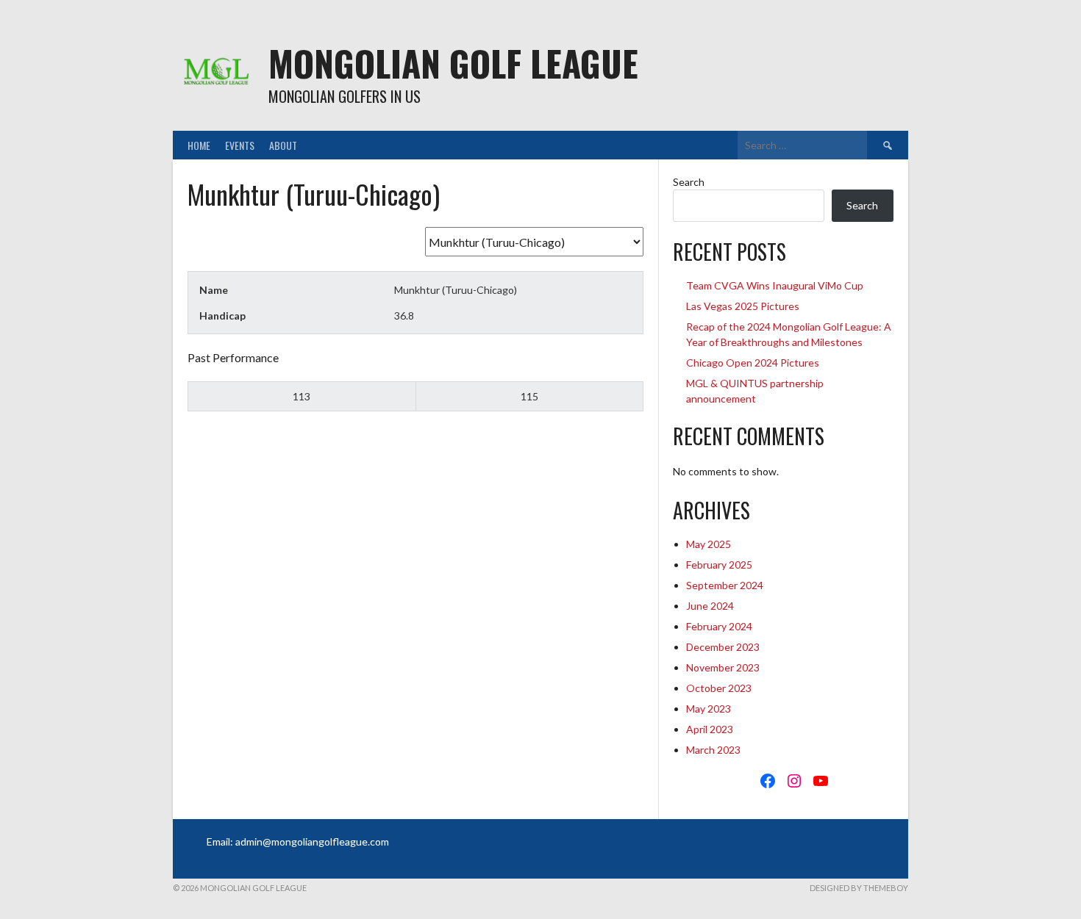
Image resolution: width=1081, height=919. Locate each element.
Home (199, 145)
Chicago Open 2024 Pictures (752, 362)
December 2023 (723, 647)
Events (239, 145)
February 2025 (719, 564)
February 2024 (719, 626)
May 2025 (708, 544)
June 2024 (710, 605)
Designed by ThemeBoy (859, 888)
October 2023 (719, 688)
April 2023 (709, 729)
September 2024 (724, 585)
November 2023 (723, 667)
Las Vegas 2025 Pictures (742, 306)
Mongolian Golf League (453, 63)
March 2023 (713, 749)
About (283, 145)
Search (688, 182)
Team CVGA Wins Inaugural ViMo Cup (774, 285)
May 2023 (708, 708)
